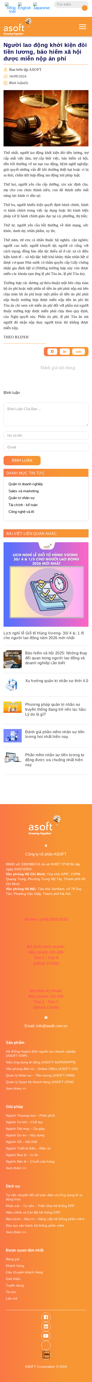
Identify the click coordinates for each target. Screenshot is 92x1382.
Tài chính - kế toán (23, 505)
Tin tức (11, 1292)
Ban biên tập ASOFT (25, 70)
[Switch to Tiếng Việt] (10, 8)
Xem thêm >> (16, 1088)
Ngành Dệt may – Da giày (25, 1128)
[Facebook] (52, 351)
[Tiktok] (46, 1345)
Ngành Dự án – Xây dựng (25, 1135)
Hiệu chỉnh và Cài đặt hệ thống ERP (33, 1212)
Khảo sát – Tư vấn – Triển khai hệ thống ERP (40, 1206)
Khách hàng (15, 1265)
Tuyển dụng (15, 1285)
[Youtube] (46, 1336)
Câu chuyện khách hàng (24, 1272)
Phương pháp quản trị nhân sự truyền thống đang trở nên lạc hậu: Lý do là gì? (56, 709)
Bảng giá (12, 1259)
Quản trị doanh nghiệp (25, 484)
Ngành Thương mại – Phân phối (30, 1115)
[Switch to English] (24, 6)
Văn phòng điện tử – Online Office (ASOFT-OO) (42, 1069)
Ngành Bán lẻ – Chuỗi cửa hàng (30, 1161)
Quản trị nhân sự (21, 498)
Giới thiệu (13, 1279)
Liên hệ (11, 1298)
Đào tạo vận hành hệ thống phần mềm (35, 1225)
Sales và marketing (23, 491)
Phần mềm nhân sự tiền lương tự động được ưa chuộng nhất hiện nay (55, 760)
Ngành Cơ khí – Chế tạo (24, 1122)
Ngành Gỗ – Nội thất (21, 1142)
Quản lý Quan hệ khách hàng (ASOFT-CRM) (40, 1082)
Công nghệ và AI (21, 512)
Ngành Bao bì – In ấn (22, 1155)
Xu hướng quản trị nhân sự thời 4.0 (56, 681)
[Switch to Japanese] (41, 6)
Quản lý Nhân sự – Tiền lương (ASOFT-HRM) (40, 1075)
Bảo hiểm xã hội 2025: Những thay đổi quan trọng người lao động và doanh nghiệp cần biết (56, 658)
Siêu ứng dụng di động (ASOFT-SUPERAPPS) (41, 1062)
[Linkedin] (65, 351)
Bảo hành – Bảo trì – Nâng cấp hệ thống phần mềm (45, 1219)
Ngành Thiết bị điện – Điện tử (28, 1148)
